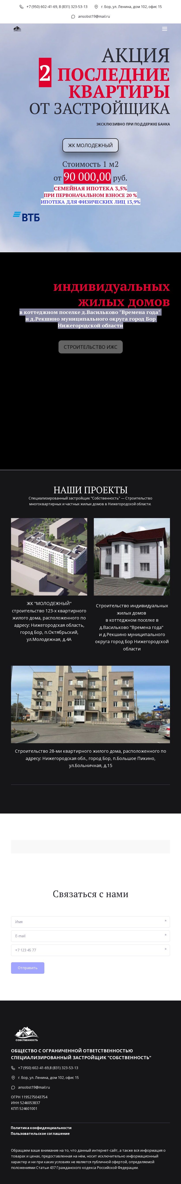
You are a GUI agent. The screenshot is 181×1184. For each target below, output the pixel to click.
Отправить (28, 967)
